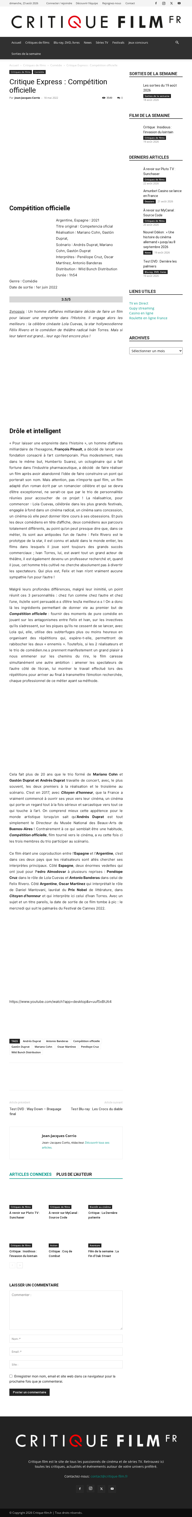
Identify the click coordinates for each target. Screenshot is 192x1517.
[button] (177, 42)
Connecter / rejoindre (59, 3)
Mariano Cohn (43, 1046)
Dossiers (149, 201)
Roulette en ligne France (148, 318)
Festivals (118, 42)
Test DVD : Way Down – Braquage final (35, 1111)
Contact (130, 3)
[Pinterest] (35, 108)
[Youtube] (179, 3)
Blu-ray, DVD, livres (67, 42)
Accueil (16, 42)
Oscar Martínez (66, 1046)
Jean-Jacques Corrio (27, 97)
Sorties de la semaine (26, 54)
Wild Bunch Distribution (26, 1052)
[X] (171, 3)
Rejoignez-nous (111, 3)
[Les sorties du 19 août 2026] (135, 91)
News (88, 42)
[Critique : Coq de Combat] (66, 1235)
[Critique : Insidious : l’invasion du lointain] (26, 1235)
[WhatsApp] (46, 108)
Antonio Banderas (57, 1041)
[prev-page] (12, 1265)
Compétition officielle (86, 1041)
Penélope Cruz (90, 1046)
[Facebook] (155, 3)
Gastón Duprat (20, 1046)
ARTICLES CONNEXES (30, 1174)
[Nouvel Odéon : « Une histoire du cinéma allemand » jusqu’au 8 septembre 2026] (135, 238)
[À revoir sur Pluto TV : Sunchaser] (26, 1197)
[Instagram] (163, 3)
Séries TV (102, 42)
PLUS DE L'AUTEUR (74, 1174)
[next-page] (20, 1265)
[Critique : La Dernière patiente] (105, 1197)
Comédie (56, 65)
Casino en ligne (141, 313)
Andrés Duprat (32, 1041)
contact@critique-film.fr (109, 1476)
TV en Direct (138, 303)
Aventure (95, 1245)
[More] (57, 108)
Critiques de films (37, 42)
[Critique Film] (96, 22)
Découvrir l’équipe (87, 3)
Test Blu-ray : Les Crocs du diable (97, 1109)
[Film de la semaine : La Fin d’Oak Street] (105, 1235)
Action (53, 1245)
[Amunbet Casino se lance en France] (135, 196)
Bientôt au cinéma (100, 1206)
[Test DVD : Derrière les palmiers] (135, 267)
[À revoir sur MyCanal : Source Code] (66, 1197)
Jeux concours (138, 42)
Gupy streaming (141, 308)
